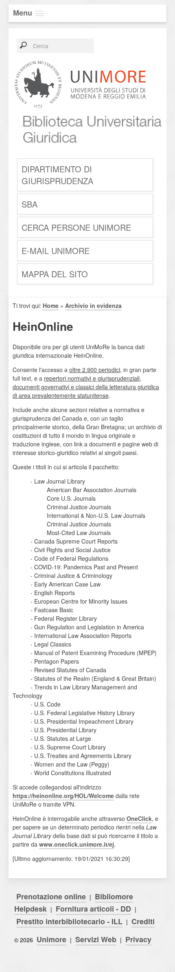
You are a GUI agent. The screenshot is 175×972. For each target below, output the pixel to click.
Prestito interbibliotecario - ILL (69, 921)
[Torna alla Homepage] (89, 151)
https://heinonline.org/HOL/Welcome (63, 795)
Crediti (143, 921)
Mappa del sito (55, 274)
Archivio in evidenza (93, 305)
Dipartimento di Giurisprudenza (57, 175)
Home (51, 305)
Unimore (51, 939)
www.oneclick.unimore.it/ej (76, 844)
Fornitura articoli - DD (93, 908)
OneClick (139, 818)
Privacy (138, 939)
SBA (29, 204)
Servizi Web (95, 939)
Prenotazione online (51, 896)
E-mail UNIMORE (56, 250)
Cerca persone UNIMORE (76, 227)
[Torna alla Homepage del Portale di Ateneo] (80, 107)
